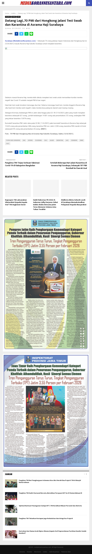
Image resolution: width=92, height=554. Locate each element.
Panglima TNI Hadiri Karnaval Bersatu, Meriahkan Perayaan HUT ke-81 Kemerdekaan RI (50, 493)
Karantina (60, 140)
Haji (45, 140)
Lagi (67, 140)
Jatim (18, 16)
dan (24, 140)
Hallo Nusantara (54, 552)
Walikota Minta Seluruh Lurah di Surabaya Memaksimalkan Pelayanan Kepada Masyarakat (73, 202)
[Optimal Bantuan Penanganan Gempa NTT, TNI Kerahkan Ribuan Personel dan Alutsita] (11, 509)
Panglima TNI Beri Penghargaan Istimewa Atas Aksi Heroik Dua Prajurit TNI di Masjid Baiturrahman (50, 481)
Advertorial (37, 552)
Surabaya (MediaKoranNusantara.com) (20, 41)
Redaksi (29, 552)
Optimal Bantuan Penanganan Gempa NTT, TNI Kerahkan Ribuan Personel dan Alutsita (50, 505)
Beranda (22, 552)
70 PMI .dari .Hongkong (13, 140)
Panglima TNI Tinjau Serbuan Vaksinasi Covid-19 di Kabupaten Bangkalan (22, 164)
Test (7, 143)
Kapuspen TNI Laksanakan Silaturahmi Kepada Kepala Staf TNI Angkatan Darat (16, 202)
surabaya (74, 140)
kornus (9, 28)
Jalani (52, 140)
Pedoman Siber (66, 552)
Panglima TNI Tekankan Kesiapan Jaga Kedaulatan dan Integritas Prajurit (46, 518)
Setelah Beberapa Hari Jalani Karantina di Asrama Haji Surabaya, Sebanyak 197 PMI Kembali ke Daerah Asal (68, 165)
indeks (13, 16)
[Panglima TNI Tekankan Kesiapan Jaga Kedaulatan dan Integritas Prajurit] (11, 521)
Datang (30, 140)
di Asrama (38, 140)
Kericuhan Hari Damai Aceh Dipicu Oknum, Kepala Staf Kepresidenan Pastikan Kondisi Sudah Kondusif (52, 532)
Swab (81, 140)
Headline (8, 16)
